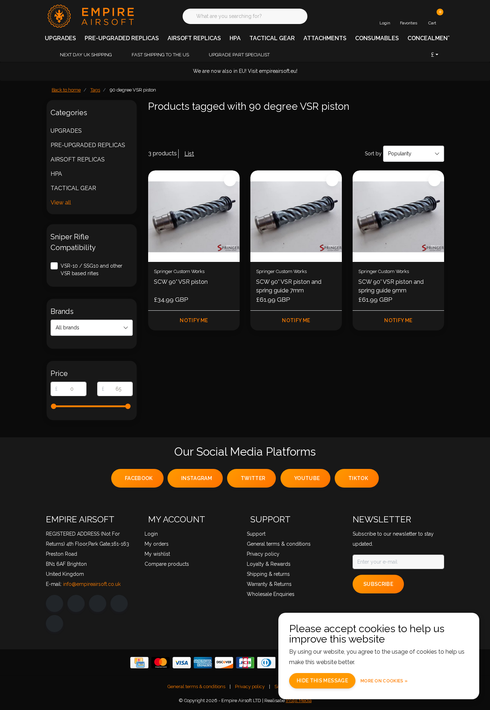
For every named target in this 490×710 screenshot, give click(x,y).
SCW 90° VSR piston (181, 281)
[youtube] (119, 603)
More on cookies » (384, 680)
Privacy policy (250, 686)
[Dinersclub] (266, 662)
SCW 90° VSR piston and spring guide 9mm (391, 286)
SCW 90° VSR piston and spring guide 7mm (288, 286)
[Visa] (182, 662)
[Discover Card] (224, 662)
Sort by (373, 153)
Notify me (194, 320)
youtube (307, 478)
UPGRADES (60, 38)
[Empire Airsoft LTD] (90, 15)
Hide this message (322, 680)
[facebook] (54, 603)
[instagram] (76, 603)
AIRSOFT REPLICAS (194, 38)
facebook (139, 478)
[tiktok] (54, 623)
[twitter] (97, 603)
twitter (253, 478)
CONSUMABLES (377, 38)
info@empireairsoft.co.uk (92, 584)
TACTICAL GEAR (272, 38)
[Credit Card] (139, 662)
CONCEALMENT (429, 38)
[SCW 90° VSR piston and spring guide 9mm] (398, 216)
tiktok (358, 478)
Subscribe (378, 584)
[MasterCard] (160, 662)
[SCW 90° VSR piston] (194, 216)
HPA (235, 38)
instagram (196, 478)
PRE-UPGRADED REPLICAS (122, 38)
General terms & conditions (196, 686)
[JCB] (245, 662)
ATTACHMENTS (325, 38)
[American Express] (203, 662)
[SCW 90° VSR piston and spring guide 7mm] (296, 216)
